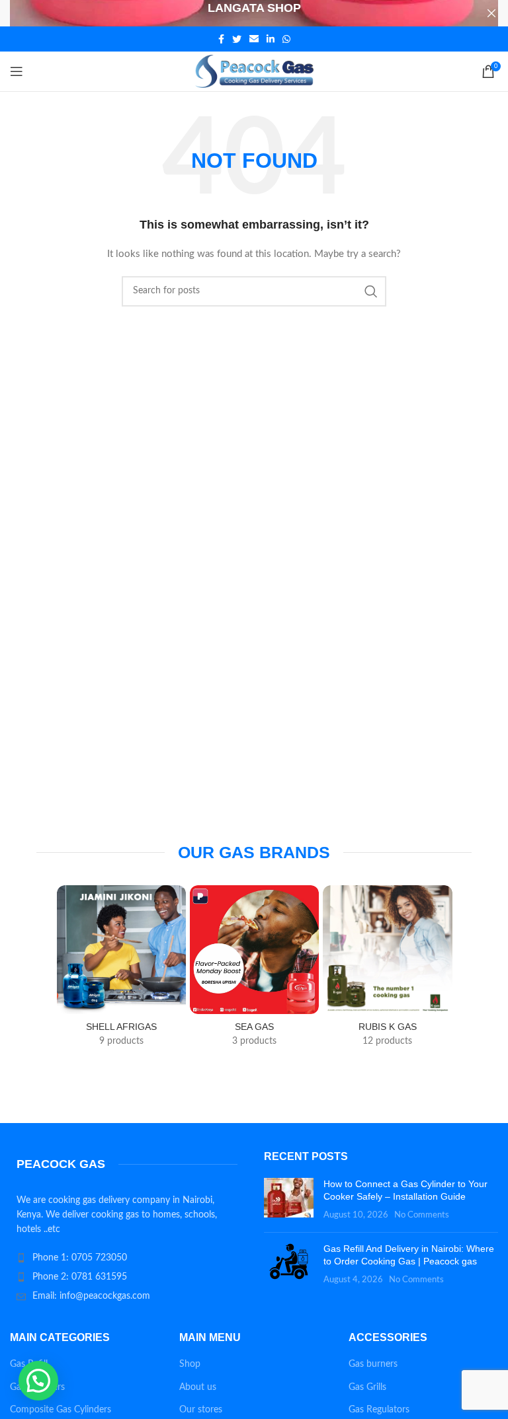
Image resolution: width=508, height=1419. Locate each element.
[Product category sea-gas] (254, 970)
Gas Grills (367, 1387)
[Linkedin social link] (270, 39)
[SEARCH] (371, 291)
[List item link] (127, 1258)
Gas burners (373, 1364)
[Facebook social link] (221, 39)
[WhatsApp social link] (286, 39)
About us (197, 1387)
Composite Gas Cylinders (60, 1409)
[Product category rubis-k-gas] (387, 970)
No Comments (421, 1215)
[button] (38, 1381)
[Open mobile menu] (16, 71)
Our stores (200, 1409)
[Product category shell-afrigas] (121, 970)
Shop (189, 1364)
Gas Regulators (379, 1409)
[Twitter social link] (236, 39)
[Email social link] (254, 39)
